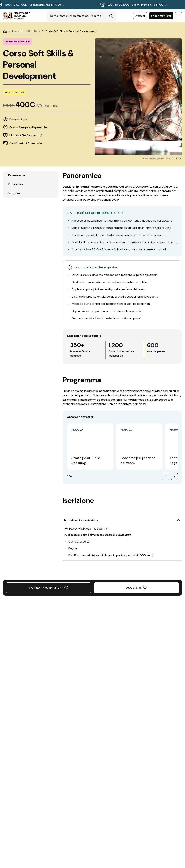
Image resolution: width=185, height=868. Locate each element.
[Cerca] (111, 15)
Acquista (133, 587)
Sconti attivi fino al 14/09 (45, 4)
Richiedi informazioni (46, 587)
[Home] (5, 31)
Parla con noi (161, 15)
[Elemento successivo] (174, 476)
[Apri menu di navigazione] (178, 15)
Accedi (140, 15)
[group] (92, 4)
